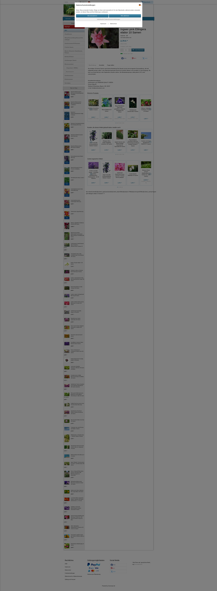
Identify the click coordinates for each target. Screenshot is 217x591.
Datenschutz (113, 23)
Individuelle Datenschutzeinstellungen (108, 19)
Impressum (103, 23)
